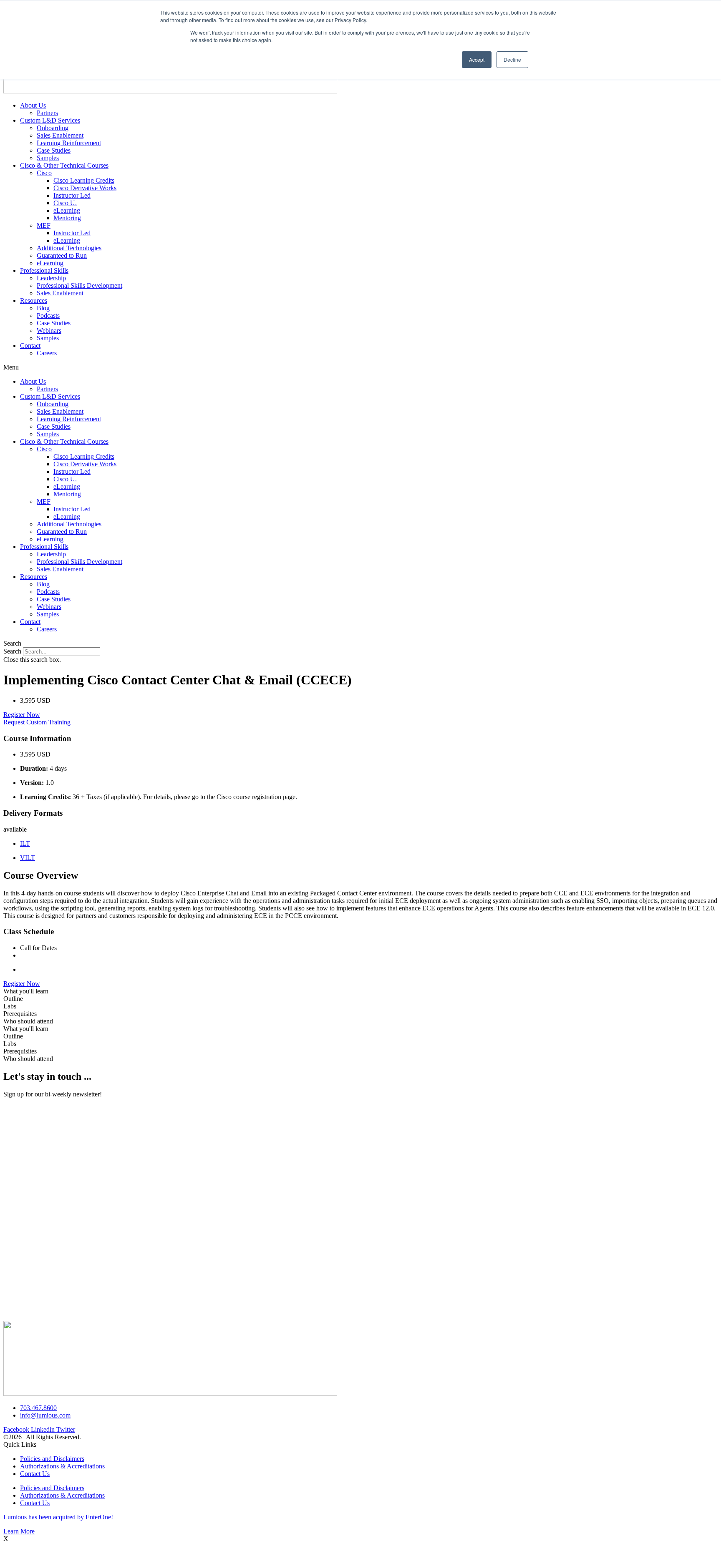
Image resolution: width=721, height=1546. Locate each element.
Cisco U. (65, 202)
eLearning (66, 210)
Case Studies (54, 150)
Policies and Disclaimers (52, 1458)
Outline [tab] (13, 998)
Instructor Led (72, 195)
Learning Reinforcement (69, 142)
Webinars (49, 330)
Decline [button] (512, 59)
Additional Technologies (69, 247)
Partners (47, 112)
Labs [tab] (9, 1006)
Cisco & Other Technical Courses (64, 165)
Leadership (51, 278)
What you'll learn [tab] (25, 991)
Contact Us (35, 1473)
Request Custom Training (37, 722)
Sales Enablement (60, 135)
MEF (43, 225)
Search (12, 651)
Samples (48, 157)
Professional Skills (44, 270)
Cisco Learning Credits (83, 180)
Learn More (19, 1531)
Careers (47, 353)
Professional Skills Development (79, 285)
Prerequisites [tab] (20, 1013)
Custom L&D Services (50, 120)
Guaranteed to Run (62, 255)
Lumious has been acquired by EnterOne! (58, 1517)
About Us (33, 105)
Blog (43, 308)
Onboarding (52, 127)
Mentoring (67, 217)
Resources (33, 300)
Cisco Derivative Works (84, 187)
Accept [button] (476, 59)
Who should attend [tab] (28, 1021)
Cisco (44, 172)
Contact (30, 345)
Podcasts (48, 315)
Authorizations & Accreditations (62, 1466)
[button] (360, 367)
